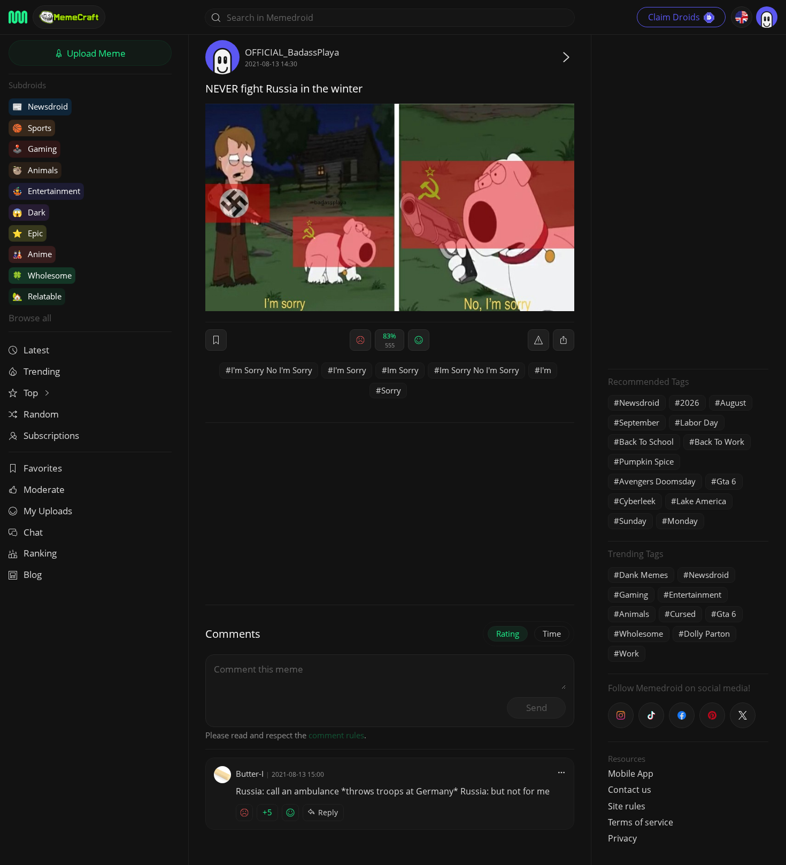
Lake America (701, 501)
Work (629, 653)
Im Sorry (403, 370)
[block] (563, 340)
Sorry (391, 390)
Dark (28, 212)
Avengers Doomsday (657, 481)
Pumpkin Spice (646, 461)
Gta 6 (726, 481)
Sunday (632, 520)
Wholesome (42, 275)
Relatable (36, 296)
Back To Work (719, 441)
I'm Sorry (349, 370)
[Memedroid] (18, 17)
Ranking (40, 553)
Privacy (622, 838)
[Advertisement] (688, 200)
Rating (507, 633)
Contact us (629, 790)
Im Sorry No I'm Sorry (479, 370)
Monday (682, 520)
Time (552, 633)
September (639, 422)
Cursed (683, 613)
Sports (31, 127)
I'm (545, 370)
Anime (32, 254)
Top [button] (32, 393)
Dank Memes (643, 574)
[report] (538, 340)
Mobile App (630, 773)
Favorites (43, 468)
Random (41, 414)
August (733, 402)
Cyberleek (637, 501)
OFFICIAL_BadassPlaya (292, 52)
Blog (33, 574)
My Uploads (48, 511)
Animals (35, 170)
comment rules (336, 735)
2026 (689, 402)
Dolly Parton (707, 633)
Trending (42, 371)
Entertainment (46, 191)
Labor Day (699, 422)
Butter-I (250, 773)
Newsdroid (40, 106)
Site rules (626, 806)
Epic (27, 233)
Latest (36, 350)
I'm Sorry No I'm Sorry (271, 370)
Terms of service (640, 822)
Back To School (646, 441)
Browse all (30, 318)
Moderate (44, 489)
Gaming (34, 148)
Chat (33, 532)
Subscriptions (51, 435)
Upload (95, 53)
